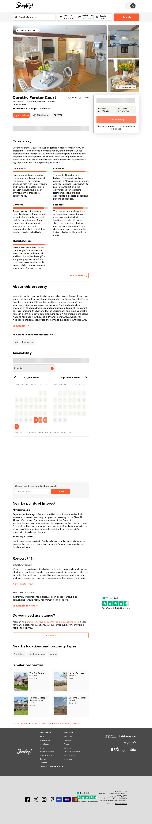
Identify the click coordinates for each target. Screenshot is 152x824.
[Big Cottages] (117, 751)
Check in (102, 109)
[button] (101, 58)
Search (126, 17)
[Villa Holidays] (131, 751)
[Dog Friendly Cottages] (128, 744)
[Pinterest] (52, 801)
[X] (36, 801)
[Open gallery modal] (59, 58)
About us (68, 736)
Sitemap (43, 763)
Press (66, 744)
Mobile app (45, 744)
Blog (42, 748)
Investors (68, 759)
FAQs (42, 736)
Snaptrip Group (121, 804)
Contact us (45, 759)
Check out (122, 109)
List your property (72, 751)
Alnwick (53, 654)
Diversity (68, 748)
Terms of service (47, 751)
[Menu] (130, 5)
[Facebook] (27, 801)
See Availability (78, 275)
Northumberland (37, 654)
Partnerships (69, 755)
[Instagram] (44, 801)
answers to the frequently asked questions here (53, 621)
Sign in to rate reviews (23, 583)
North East (19, 654)
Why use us (45, 740)
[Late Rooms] (126, 737)
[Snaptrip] (24, 5)
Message (50, 635)
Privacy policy (46, 755)
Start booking (116, 119)
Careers (67, 740)
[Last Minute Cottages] (109, 737)
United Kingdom (20, 723)
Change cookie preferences (52, 766)
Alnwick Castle (21, 509)
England (34, 723)
